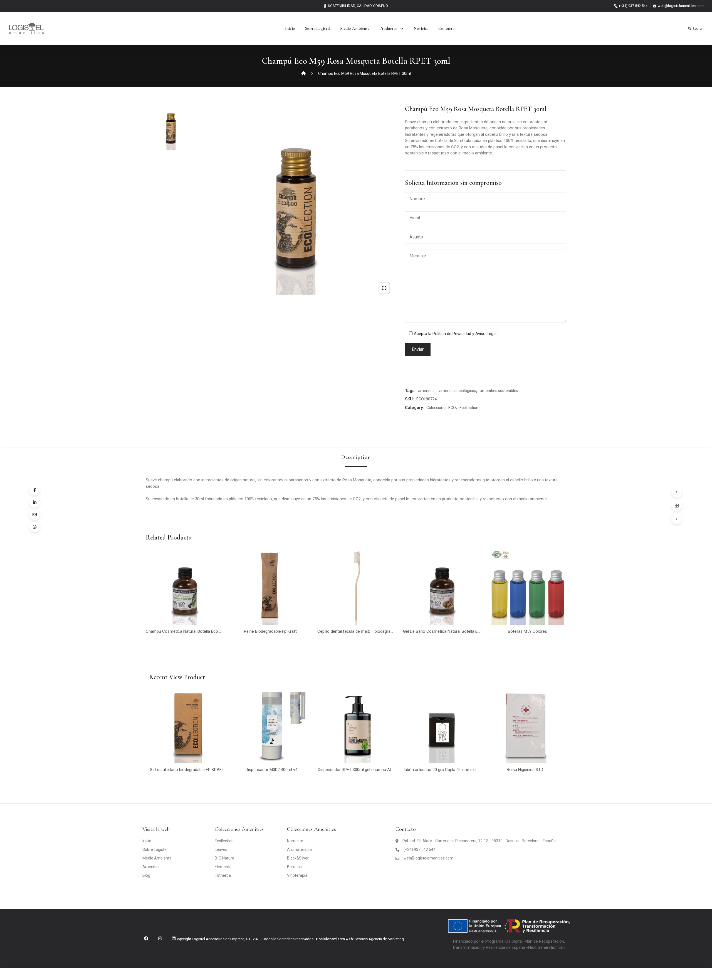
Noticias (421, 28)
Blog (146, 875)
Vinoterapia (297, 875)
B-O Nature (224, 858)
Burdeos (294, 866)
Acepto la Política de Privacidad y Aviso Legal (455, 333)
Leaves (221, 849)
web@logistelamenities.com (681, 6)
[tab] (356, 457)
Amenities (151, 866)
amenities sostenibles (499, 390)
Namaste (295, 841)
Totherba (223, 875)
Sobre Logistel (317, 28)
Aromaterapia (299, 849)
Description (356, 457)
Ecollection (468, 407)
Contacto (446, 28)
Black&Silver (298, 858)
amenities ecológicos (457, 390)
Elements (223, 866)
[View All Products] (676, 505)
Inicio (290, 28)
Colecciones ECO (441, 407)
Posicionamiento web (334, 939)
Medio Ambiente (354, 28)
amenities (427, 390)
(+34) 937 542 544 (633, 6)
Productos (388, 28)
